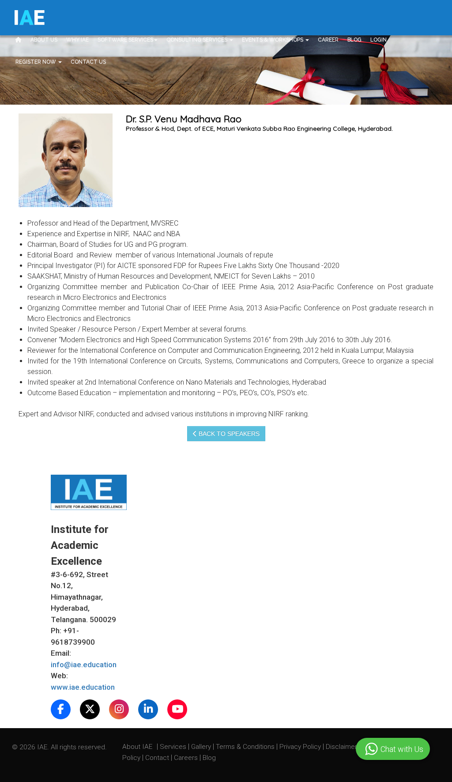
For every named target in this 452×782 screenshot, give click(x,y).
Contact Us (88, 62)
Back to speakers (228, 433)
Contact (158, 758)
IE (29, 18)
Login (378, 40)
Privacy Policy (300, 747)
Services (174, 747)
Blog (354, 40)
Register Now (36, 62)
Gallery (202, 747)
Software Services (125, 40)
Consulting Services (197, 40)
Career (328, 40)
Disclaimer (341, 747)
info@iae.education (84, 664)
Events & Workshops (273, 40)
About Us (43, 40)
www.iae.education (83, 687)
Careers (187, 758)
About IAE (138, 747)
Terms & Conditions (246, 747)
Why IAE (77, 40)
